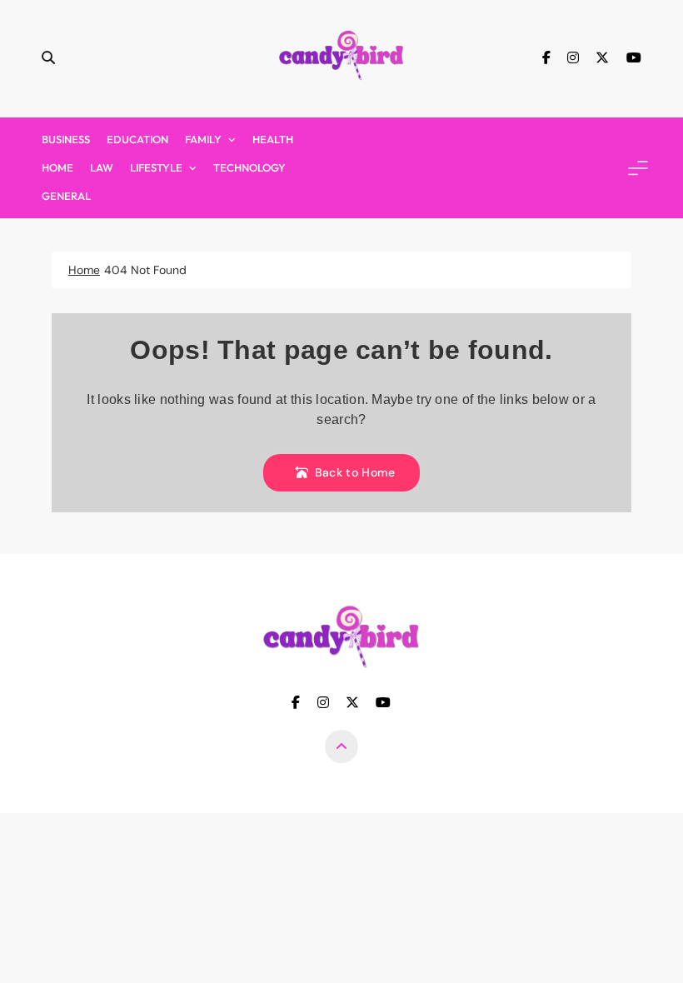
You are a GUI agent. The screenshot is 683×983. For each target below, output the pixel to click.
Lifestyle (156, 167)
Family (203, 139)
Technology (249, 167)
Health (272, 139)
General (66, 195)
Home (57, 167)
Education (137, 139)
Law (101, 167)
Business (66, 139)
